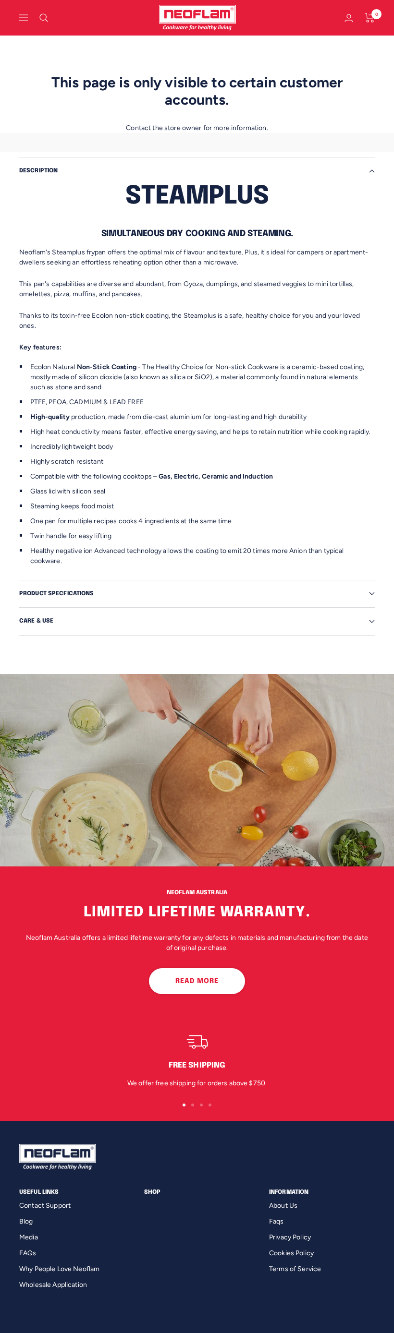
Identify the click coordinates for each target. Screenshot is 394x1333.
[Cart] (370, 18)
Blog (26, 1221)
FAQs (28, 1253)
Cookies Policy (291, 1253)
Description (38, 171)
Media (28, 1237)
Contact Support (45, 1205)
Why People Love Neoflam (59, 1269)
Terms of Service (295, 1269)
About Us (283, 1205)
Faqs (276, 1221)
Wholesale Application (53, 1285)
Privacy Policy (290, 1237)
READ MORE (197, 981)
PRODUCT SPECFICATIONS (56, 594)
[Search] (43, 17)
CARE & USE (36, 621)
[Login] (349, 18)
